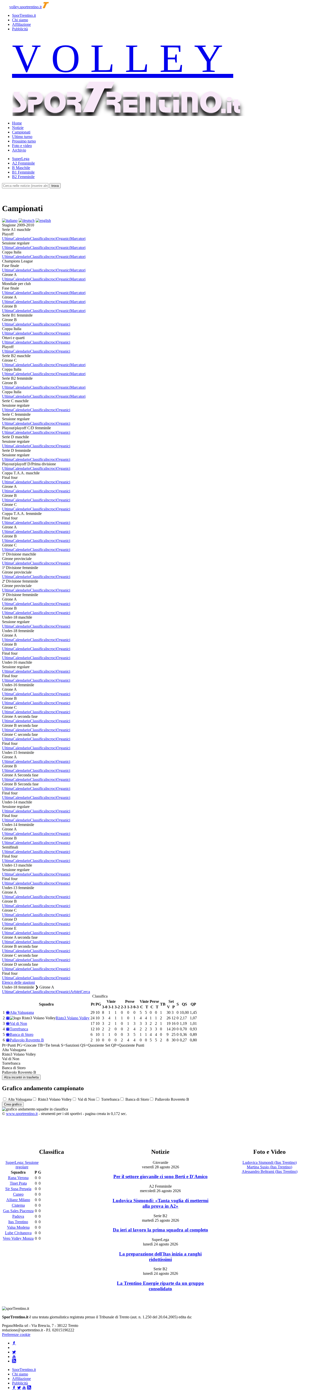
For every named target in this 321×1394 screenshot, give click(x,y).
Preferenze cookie (16, 1334)
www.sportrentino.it (22, 1113)
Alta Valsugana (22, 1012)
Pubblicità (20, 29)
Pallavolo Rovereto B (27, 1040)
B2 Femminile (23, 177)
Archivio (19, 150)
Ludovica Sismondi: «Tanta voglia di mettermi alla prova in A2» (160, 1203)
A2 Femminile (23, 163)
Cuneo (18, 1194)
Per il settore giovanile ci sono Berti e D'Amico (160, 1176)
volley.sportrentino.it (25, 7)
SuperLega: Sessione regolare (22, 1164)
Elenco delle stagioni (18, 982)
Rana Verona (18, 1178)
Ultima (7, 238)
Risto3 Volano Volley (73, 1018)
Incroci (50, 238)
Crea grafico (13, 1104)
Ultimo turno (22, 136)
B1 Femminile (23, 172)
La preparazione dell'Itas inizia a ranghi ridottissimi (160, 1256)
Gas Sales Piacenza (18, 1211)
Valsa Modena (18, 1227)
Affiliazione (21, 24)
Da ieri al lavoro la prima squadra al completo (160, 1229)
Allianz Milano (18, 1200)
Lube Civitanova (18, 1233)
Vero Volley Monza (18, 1238)
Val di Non (18, 1023)
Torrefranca (19, 1029)
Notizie (18, 127)
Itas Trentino (18, 1222)
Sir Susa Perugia (18, 1189)
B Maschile (21, 168)
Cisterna (18, 1205)
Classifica (37, 238)
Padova (18, 1216)
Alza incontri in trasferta (21, 1077)
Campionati (21, 132)
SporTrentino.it (24, 15)
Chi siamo (20, 20)
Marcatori (78, 238)
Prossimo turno (24, 141)
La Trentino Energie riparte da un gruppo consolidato (160, 1286)
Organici (63, 238)
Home (17, 123)
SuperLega (20, 159)
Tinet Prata (18, 1183)
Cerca (85, 992)
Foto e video (22, 146)
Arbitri (75, 992)
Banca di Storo (21, 1034)
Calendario (21, 238)
